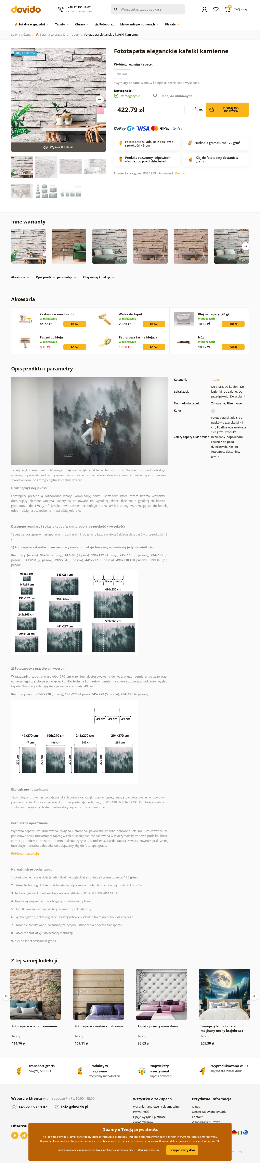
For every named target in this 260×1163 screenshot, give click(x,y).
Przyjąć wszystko (182, 1150)
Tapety (74, 34)
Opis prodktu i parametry (54, 277)
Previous (6, 996)
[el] (245, 1132)
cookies (64, 1141)
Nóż (201, 337)
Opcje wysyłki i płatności (149, 1117)
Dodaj (75, 323)
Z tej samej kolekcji (96, 277)
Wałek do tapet (130, 314)
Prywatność (141, 1112)
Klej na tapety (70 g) (213, 314)
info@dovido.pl (74, 1106)
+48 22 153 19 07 (32, 1106)
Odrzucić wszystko (148, 1150)
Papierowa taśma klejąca (138, 337)
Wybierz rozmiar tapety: (134, 64)
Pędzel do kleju (51, 337)
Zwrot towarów (143, 1122)
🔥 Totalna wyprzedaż (50, 34)
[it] (240, 1132)
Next (100, 99)
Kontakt (197, 1117)
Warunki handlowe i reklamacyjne (156, 1106)
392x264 (122, 74)
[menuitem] (31, 24)
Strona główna (21, 34)
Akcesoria (18, 277)
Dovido (180, 173)
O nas (196, 1106)
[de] (234, 1132)
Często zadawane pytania (209, 1112)
